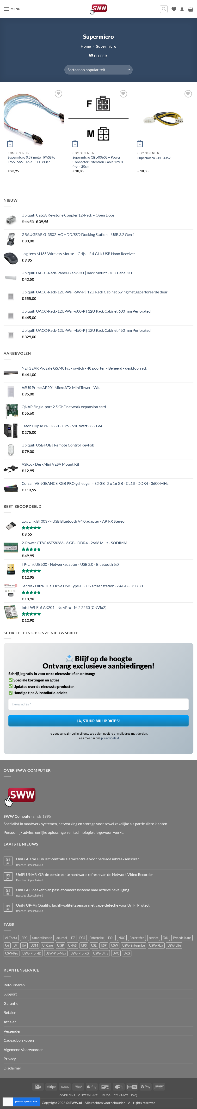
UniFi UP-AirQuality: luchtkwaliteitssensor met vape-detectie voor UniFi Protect (83, 905)
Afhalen (10, 1021)
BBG (24, 938)
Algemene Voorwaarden (23, 1049)
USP (104, 945)
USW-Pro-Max (56, 953)
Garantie (11, 1003)
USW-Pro (11, 953)
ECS (82, 938)
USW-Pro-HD (31, 953)
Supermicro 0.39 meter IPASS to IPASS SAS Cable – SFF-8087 (31, 159)
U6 (7, 945)
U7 (15, 945)
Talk (165, 938)
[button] (12, 9)
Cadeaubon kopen (19, 1040)
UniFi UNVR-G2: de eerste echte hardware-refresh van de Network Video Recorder (84, 874)
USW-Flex (156, 945)
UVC (116, 953)
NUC (121, 938)
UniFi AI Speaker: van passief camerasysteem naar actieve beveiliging (72, 889)
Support (10, 994)
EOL (111, 938)
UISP (60, 945)
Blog (106, 1095)
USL (94, 945)
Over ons (67, 1095)
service (154, 938)
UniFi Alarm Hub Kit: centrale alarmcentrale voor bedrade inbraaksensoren (78, 859)
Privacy (10, 1058)
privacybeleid (110, 738)
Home (86, 46)
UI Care (47, 945)
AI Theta (11, 938)
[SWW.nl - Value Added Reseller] (98, 9)
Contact (121, 1095)
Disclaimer (12, 1068)
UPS (84, 945)
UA (24, 945)
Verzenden (12, 1031)
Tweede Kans (182, 938)
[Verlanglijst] (174, 9)
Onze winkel (88, 1095)
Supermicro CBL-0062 (154, 158)
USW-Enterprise (133, 945)
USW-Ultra (100, 953)
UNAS (72, 945)
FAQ (134, 1095)
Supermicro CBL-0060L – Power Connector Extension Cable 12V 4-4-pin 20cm (98, 161)
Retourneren (14, 985)
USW (114, 945)
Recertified (136, 938)
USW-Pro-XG (79, 953)
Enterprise (96, 938)
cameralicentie (42, 938)
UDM (34, 945)
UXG (126, 953)
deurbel (61, 938)
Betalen (10, 1012)
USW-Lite (174, 945)
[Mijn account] (182, 9)
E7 (73, 938)
